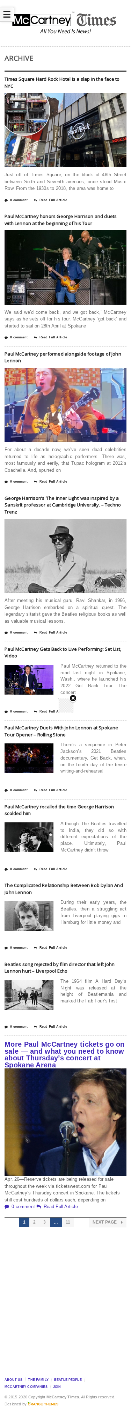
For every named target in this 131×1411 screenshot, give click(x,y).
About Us (13, 1380)
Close (73, 698)
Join (57, 1387)
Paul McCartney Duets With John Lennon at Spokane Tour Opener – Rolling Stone (61, 731)
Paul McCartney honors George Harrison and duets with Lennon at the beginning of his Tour (61, 219)
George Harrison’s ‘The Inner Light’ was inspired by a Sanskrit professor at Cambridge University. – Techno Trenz (63, 505)
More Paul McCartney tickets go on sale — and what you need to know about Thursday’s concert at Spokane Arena (65, 1054)
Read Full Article (53, 200)
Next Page (105, 1222)
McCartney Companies (26, 1387)
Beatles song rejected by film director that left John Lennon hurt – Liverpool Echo (60, 967)
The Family (38, 1380)
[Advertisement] (65, 1300)
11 (68, 1222)
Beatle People (68, 1380)
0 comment (19, 200)
